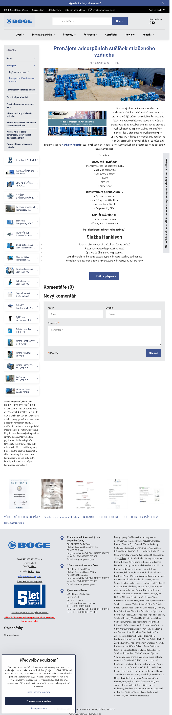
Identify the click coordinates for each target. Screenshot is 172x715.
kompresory (143, 695)
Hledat (120, 21)
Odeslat (153, 352)
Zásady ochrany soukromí (103, 708)
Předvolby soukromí (81, 708)
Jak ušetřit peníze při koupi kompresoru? (29, 612)
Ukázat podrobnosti (39, 708)
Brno (38, 571)
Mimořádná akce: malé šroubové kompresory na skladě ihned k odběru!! (166, 203)
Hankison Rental (71, 144)
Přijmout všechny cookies (39, 700)
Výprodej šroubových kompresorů (85, 3)
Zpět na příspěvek (106, 276)
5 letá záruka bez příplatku (29, 581)
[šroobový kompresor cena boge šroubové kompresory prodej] (29, 554)
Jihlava (32, 566)
